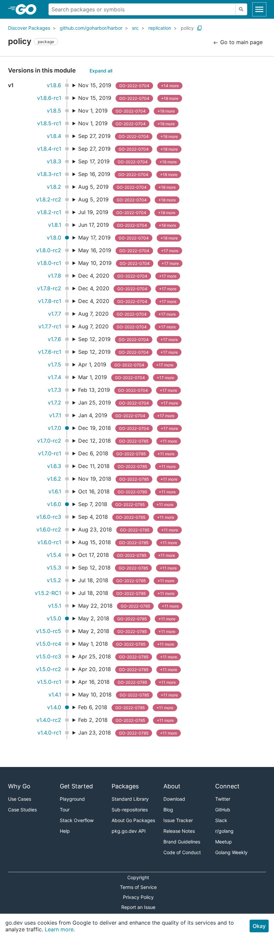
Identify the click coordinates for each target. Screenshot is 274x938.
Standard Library (130, 799)
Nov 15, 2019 (128, 85)
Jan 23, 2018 (127, 732)
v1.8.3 (54, 161)
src (135, 28)
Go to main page (241, 42)
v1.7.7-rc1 (49, 326)
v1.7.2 (54, 402)
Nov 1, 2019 (126, 110)
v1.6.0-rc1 (49, 542)
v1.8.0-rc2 (48, 250)
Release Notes (179, 831)
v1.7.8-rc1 (49, 301)
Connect (227, 786)
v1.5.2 (54, 580)
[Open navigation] (259, 9)
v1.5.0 (54, 618)
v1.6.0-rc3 (48, 516)
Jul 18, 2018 (126, 580)
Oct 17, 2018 (126, 555)
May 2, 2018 (126, 618)
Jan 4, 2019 (126, 415)
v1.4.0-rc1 (49, 732)
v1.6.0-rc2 (48, 529)
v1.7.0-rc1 (49, 453)
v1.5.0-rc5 (48, 631)
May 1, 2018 (126, 643)
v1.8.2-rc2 (48, 199)
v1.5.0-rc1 (49, 681)
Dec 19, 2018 (128, 428)
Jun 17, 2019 (127, 224)
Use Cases (19, 799)
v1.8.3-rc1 (49, 174)
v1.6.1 (54, 491)
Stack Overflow (77, 820)
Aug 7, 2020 (127, 313)
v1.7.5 (54, 364)
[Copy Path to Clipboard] (199, 28)
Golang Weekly (231, 852)
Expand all (101, 70)
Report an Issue (138, 907)
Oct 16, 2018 (127, 491)
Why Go (19, 786)
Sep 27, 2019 (128, 136)
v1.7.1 (55, 415)
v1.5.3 (54, 567)
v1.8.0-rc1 (49, 263)
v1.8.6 (54, 85)
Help (65, 831)
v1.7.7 (54, 313)
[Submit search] (241, 9)
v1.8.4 (54, 136)
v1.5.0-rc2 (48, 669)
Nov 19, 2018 (127, 478)
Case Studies (22, 809)
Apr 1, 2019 (125, 364)
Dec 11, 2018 (127, 466)
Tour (65, 809)
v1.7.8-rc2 (49, 288)
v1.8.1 (54, 224)
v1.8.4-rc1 (49, 148)
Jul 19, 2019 (126, 212)
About (171, 786)
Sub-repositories (130, 809)
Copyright (138, 877)
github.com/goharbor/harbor (91, 28)
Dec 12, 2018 (127, 440)
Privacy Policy (138, 897)
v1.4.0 (54, 707)
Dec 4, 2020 (127, 275)
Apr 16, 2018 (127, 681)
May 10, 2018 (128, 694)
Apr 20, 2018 (127, 669)
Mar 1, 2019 (126, 377)
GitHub (222, 809)
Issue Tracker (178, 820)
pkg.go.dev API (129, 831)
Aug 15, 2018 (127, 542)
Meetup (223, 841)
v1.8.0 (54, 237)
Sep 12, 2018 (127, 567)
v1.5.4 (54, 555)
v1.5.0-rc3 (48, 656)
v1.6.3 (54, 466)
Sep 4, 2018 (126, 516)
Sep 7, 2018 (125, 504)
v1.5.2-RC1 (48, 593)
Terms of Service (138, 887)
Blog (168, 809)
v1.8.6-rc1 (49, 98)
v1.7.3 (54, 389)
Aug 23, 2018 (128, 529)
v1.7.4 (54, 377)
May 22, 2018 (128, 605)
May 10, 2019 (128, 263)
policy (187, 28)
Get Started (76, 786)
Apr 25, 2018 (127, 656)
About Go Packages (133, 820)
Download (174, 799)
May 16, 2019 (128, 250)
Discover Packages (29, 28)
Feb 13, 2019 (127, 389)
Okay (259, 926)
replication (159, 28)
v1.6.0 (54, 504)
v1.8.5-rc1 (49, 123)
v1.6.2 (54, 478)
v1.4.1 (54, 694)
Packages (125, 786)
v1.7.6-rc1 (49, 351)
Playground (72, 799)
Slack (221, 820)
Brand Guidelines (181, 841)
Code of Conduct (182, 852)
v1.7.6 (54, 339)
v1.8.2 (54, 186)
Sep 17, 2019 (127, 161)
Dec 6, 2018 (126, 453)
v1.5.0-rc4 (48, 643)
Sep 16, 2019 (127, 174)
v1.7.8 (54, 275)
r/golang (224, 831)
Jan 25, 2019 (128, 402)
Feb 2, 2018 (126, 720)
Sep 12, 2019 (128, 339)
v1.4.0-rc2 (48, 720)
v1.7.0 (54, 428)
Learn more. (60, 929)
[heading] (28, 9)
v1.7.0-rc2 (49, 440)
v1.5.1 (54, 605)
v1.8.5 (54, 110)
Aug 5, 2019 (127, 186)
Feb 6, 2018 (125, 707)
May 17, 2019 (128, 237)
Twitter (222, 799)
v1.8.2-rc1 (49, 212)
